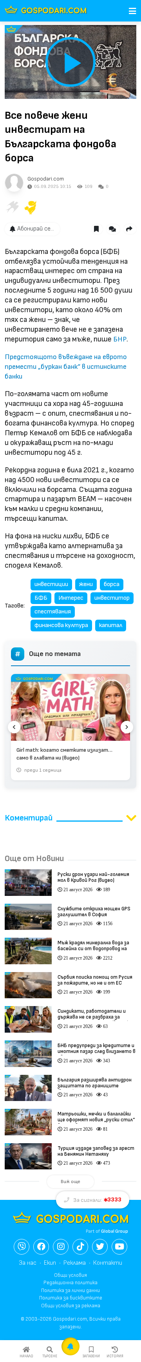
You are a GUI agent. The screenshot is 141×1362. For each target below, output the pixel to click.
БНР (120, 339)
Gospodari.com (45, 178)
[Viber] (21, 1247)
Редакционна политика (70, 1283)
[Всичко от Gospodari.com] (14, 182)
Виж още (70, 1182)
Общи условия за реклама (70, 1306)
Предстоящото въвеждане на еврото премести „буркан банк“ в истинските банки (66, 367)
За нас (27, 1263)
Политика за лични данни (70, 1290)
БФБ (40, 598)
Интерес (70, 598)
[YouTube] (119, 1247)
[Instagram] (61, 1247)
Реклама (74, 1263)
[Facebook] (41, 1247)
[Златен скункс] (31, 207)
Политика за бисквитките (70, 1298)
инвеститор (112, 598)
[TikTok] (80, 1247)
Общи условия (70, 1275)
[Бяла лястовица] (12, 207)
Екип (50, 1263)
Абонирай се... (35, 228)
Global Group (114, 1231)
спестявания (52, 611)
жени (86, 584)
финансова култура (61, 625)
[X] (100, 1247)
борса (111, 584)
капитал (110, 625)
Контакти (107, 1263)
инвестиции (51, 584)
